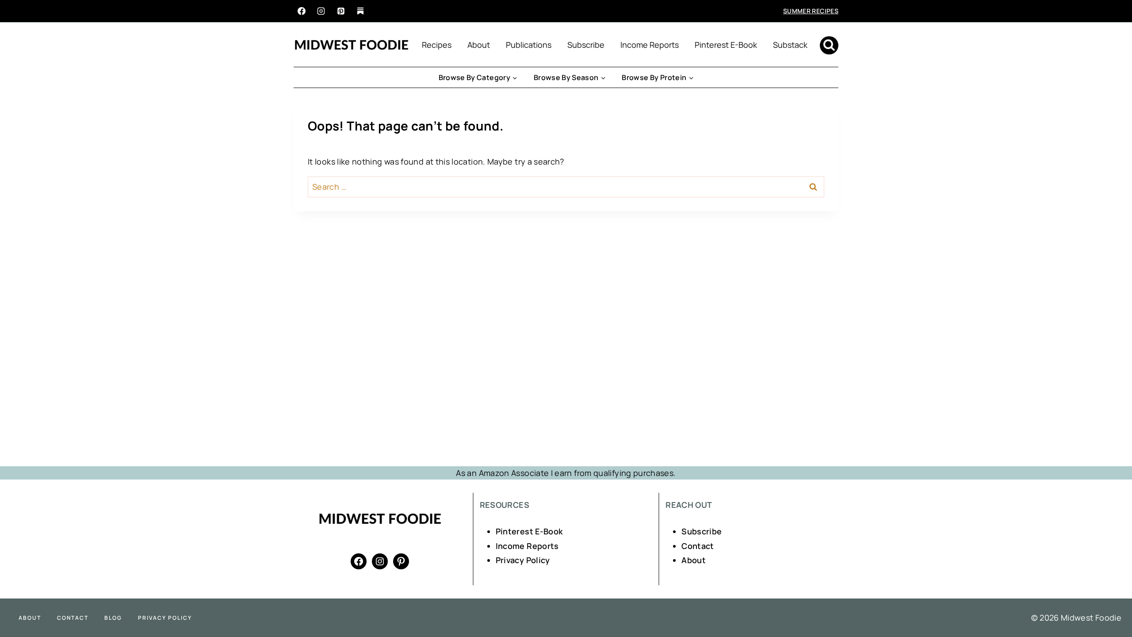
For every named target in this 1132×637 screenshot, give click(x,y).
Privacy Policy (523, 560)
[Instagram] (321, 11)
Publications (528, 44)
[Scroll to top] (1111, 602)
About (478, 44)
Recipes (436, 44)
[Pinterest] (341, 11)
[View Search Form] (829, 45)
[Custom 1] (360, 11)
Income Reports (649, 44)
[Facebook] (302, 11)
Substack (790, 44)
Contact (697, 546)
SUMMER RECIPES (810, 11)
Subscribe (585, 44)
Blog (113, 618)
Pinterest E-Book (726, 44)
